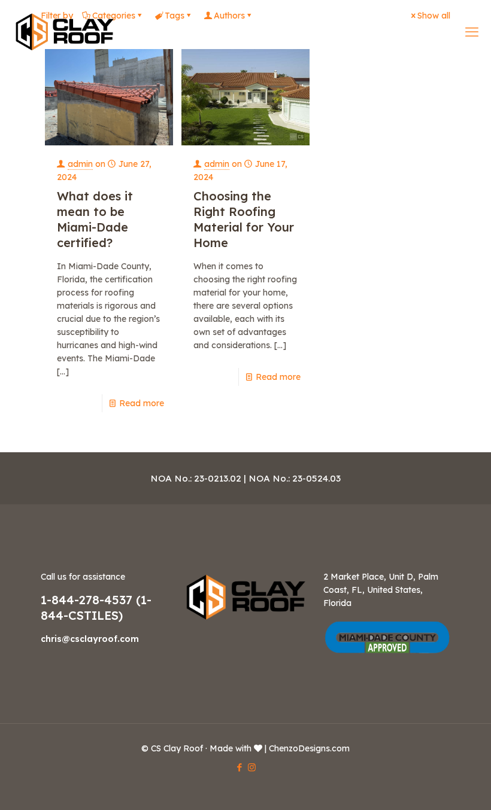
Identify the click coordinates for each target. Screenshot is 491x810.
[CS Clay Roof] (64, 31)
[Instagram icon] (251, 767)
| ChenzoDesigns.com (307, 748)
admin (80, 164)
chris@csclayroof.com (90, 639)
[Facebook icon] (239, 767)
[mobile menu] (472, 32)
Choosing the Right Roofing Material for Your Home (243, 219)
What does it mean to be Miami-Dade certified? (95, 219)
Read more (141, 403)
